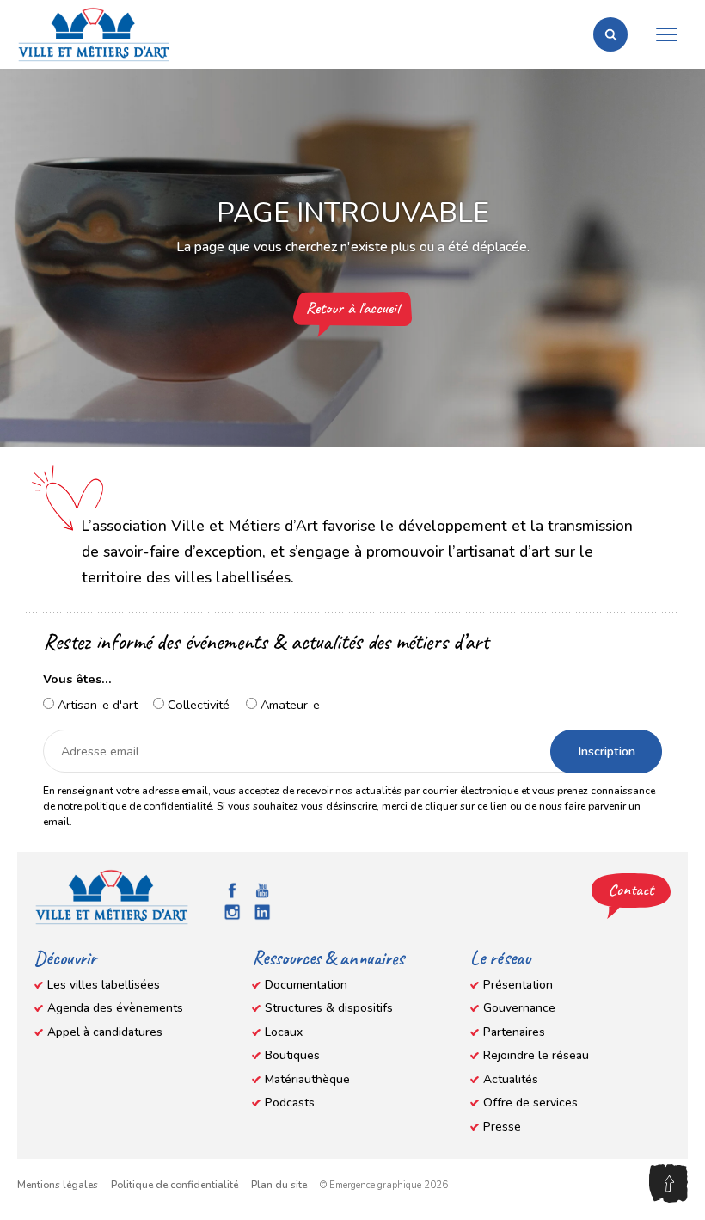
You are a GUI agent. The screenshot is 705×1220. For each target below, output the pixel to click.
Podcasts (290, 1102)
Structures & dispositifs (329, 1008)
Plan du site (279, 1185)
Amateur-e (288, 704)
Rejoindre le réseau (536, 1055)
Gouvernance (519, 1008)
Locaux (284, 1032)
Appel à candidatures (104, 1032)
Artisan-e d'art (96, 704)
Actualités (510, 1079)
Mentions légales (57, 1185)
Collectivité (197, 704)
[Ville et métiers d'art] (93, 34)
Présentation (518, 985)
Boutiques (292, 1055)
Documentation (306, 985)
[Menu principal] (666, 34)
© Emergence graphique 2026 (384, 1185)
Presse (502, 1126)
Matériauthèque (307, 1079)
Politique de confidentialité (174, 1185)
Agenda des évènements (115, 1008)
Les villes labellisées (103, 985)
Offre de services (530, 1102)
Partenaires (514, 1032)
